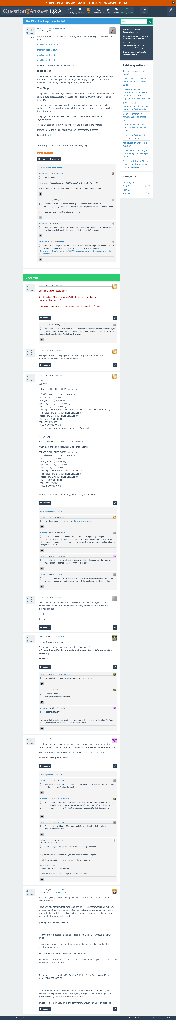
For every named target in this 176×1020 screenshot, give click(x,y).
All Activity (69, 13)
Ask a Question (127, 13)
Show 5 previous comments (51, 511)
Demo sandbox (21, 1018)
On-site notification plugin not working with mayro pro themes (135, 153)
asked (39, 29)
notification (48, 153)
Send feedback (8, 1018)
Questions (80, 13)
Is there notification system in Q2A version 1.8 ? (136, 136)
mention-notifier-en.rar (47, 50)
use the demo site (130, 55)
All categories (129, 182)
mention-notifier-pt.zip (47, 55)
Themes (126, 193)
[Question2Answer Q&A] (32, 11)
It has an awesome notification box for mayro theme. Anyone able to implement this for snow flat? (136, 94)
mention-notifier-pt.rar (47, 44)
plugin (40, 153)
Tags (108, 13)
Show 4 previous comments (51, 775)
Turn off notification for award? (133, 72)
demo (98, 3)
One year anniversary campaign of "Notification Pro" (134, 117)
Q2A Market (169, 1018)
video (50, 135)
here (101, 752)
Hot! (88, 13)
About (144, 13)
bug (141, 48)
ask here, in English (136, 39)
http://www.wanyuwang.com (84, 521)
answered (42, 285)
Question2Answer (130, 32)
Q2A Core (127, 186)
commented (43, 174)
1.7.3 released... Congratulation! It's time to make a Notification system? (136, 106)
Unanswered (98, 13)
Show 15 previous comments (50, 168)
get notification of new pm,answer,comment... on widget (134, 127)
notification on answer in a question (135, 144)
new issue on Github (131, 45)
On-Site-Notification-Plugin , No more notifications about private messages (136, 164)
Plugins (55, 29)
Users (116, 13)
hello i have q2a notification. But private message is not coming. (136, 81)
